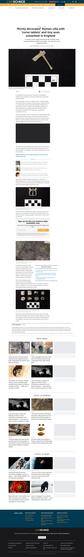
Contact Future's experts (33, 543)
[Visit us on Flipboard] (54, 1)
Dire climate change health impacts (21, 7)
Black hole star (61, 7)
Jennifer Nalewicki (35, 46)
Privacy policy (12, 545)
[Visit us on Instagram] (50, 1)
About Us (45, 543)
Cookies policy (30, 545)
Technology (47, 4)
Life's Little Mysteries (29, 515)
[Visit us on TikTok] (56, 1)
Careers (10, 547)
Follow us (41, 91)
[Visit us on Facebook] (46, 1)
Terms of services (30, 233)
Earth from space (28, 516)
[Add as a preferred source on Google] (42, 537)
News (52, 45)
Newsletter (47, 91)
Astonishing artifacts (29, 520)
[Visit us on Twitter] (48, 1)
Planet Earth (35, 4)
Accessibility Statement (14, 543)
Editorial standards (31, 547)
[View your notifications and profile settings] (73, 2)
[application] (33, 133)
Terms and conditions (67, 543)
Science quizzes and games (62, 515)
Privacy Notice (19, 234)
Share (18, 91)
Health (24, 4)
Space (41, 4)
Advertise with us (48, 545)
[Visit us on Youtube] (52, 1)
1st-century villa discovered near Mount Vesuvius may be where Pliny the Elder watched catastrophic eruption (45, 274)
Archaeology (18, 4)
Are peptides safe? (51, 7)
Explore (52, 4)
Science (29, 4)
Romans (44, 26)
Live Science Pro (71, 7)
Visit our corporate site (63, 533)
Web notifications (66, 545)
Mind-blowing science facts (62, 522)
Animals (12, 4)
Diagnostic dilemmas (29, 518)
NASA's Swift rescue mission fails (38, 7)
